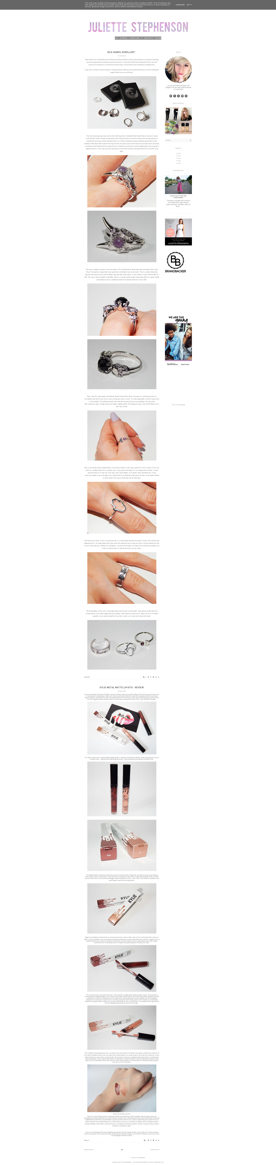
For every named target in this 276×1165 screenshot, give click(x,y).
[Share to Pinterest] (153, 677)
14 (145, 677)
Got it (189, 5)
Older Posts (155, 1149)
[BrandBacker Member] (178, 262)
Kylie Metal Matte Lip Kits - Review (122, 687)
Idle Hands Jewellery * (121, 52)
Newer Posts (89, 1149)
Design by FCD (158, 1162)
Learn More (180, 5)
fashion (87, 677)
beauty (86, 1140)
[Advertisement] (178, 443)
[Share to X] (148, 677)
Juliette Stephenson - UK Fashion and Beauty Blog (135, 1162)
